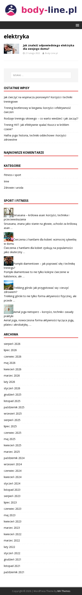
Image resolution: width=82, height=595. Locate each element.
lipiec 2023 (10, 502)
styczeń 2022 (12, 553)
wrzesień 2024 (13, 464)
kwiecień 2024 (12, 477)
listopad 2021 (12, 566)
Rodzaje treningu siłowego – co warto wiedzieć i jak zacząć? (41, 118)
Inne (6, 181)
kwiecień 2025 (12, 445)
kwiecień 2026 (12, 369)
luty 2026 (9, 382)
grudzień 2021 (12, 559)
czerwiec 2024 (12, 470)
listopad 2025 (12, 401)
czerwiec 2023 (12, 508)
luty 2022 (9, 547)
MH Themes (63, 591)
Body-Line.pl (51, 53)
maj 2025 (9, 439)
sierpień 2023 (12, 496)
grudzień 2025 (12, 394)
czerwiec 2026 (12, 356)
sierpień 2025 (12, 420)
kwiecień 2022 (12, 534)
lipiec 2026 (10, 350)
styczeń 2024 (12, 483)
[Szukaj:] (41, 75)
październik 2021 (14, 572)
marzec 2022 (12, 540)
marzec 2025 (12, 451)
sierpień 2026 (12, 344)
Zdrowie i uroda (13, 187)
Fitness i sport (12, 175)
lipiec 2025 (10, 426)
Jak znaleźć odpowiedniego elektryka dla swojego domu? (48, 47)
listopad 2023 (12, 489)
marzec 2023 (12, 527)
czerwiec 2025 (12, 432)
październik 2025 (14, 407)
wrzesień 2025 (13, 413)
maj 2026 (9, 363)
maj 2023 (9, 515)
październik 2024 (14, 458)
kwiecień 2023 (12, 521)
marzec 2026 (12, 375)
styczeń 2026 (12, 388)
